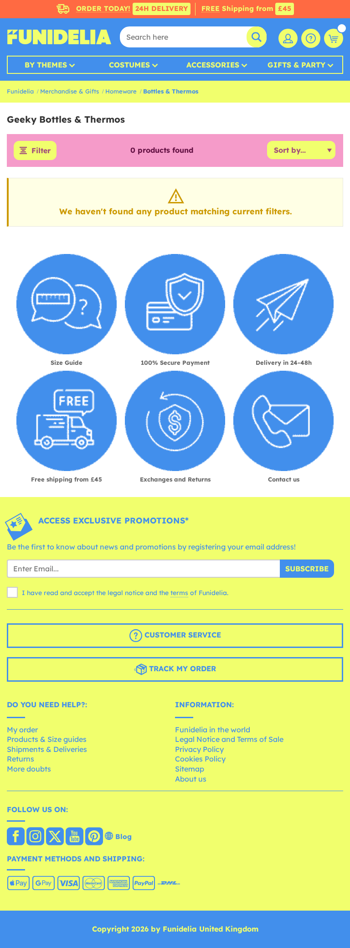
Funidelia (20, 91)
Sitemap (189, 768)
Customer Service (181, 634)
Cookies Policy (200, 758)
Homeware (121, 91)
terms (179, 593)
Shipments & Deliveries (47, 749)
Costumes (129, 64)
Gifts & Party (296, 64)
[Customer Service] (310, 38)
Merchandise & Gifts (69, 91)
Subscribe (307, 568)
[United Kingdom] (16, 837)
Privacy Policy (199, 749)
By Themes (46, 64)
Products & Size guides (47, 739)
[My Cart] (333, 38)
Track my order (181, 668)
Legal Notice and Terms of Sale (229, 739)
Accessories (212, 64)
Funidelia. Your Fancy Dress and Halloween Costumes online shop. (59, 37)
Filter (41, 150)
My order (22, 729)
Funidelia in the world (212, 729)
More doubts (29, 768)
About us (190, 778)
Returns (20, 758)
